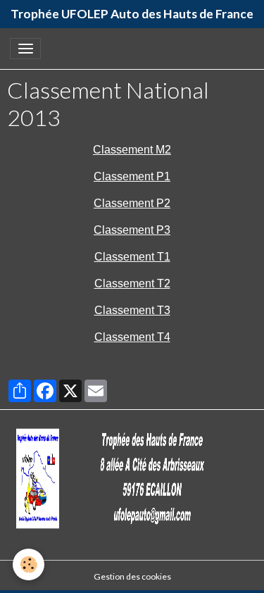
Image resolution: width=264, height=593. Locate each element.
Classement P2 (132, 203)
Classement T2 (132, 283)
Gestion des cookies (132, 576)
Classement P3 (132, 230)
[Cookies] (28, 564)
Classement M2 (132, 150)
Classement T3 (132, 310)
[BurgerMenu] (25, 48)
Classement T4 (132, 337)
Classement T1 (132, 257)
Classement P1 (132, 176)
